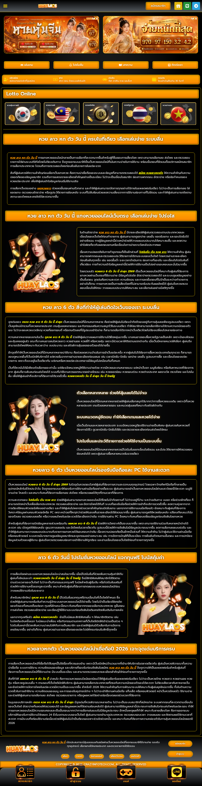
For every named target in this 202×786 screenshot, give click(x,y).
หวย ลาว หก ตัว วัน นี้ (23, 158)
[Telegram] (196, 6)
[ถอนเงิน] (154, 79)
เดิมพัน (111, 77)
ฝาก (61, 77)
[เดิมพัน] (105, 79)
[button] (5, 6)
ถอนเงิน (161, 77)
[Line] (187, 6)
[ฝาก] (55, 79)
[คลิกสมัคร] (6, 79)
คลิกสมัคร (14, 77)
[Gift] (178, 6)
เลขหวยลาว (44, 188)
